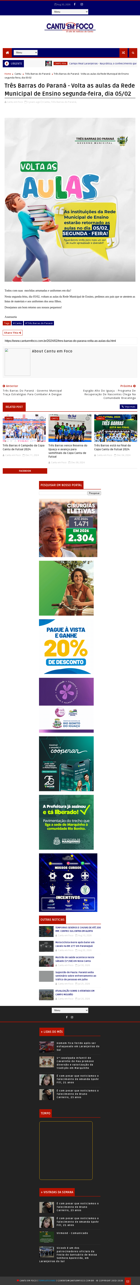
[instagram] (82, 4)
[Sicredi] (66, 588)
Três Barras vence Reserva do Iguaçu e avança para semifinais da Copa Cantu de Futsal (67, 451)
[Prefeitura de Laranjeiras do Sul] (68, 527)
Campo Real (38, 63)
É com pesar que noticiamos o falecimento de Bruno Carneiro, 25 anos (78, 1094)
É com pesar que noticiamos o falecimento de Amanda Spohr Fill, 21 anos (78, 1079)
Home (8, 73)
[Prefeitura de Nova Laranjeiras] (66, 646)
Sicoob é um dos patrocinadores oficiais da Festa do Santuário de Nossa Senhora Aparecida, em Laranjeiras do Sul (68, 1255)
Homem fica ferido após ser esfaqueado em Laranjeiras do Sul (78, 1046)
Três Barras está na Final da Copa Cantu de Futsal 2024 (112, 447)
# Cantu (17, 323)
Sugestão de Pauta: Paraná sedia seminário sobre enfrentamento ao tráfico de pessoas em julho (75, 976)
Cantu (18, 73)
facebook (25, 470)
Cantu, (46, 102)
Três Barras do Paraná (37, 73)
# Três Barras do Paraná (38, 323)
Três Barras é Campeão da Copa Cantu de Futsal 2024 (23, 447)
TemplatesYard (47, 1280)
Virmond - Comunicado (72, 1233)
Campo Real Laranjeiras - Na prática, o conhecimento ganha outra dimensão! (91, 63)
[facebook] (74, 4)
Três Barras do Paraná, (64, 102)
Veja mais (130, 406)
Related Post (14, 407)
